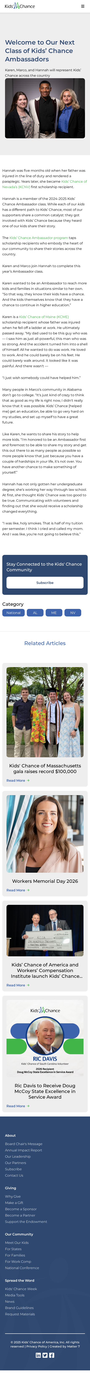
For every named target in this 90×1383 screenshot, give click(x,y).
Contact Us (14, 1175)
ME (54, 612)
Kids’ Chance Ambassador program (38, 237)
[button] (82, 6)
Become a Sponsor (21, 1209)
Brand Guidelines (19, 1308)
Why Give (13, 1196)
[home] (24, 6)
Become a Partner (20, 1215)
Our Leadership (18, 1156)
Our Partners (15, 1163)
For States (13, 1249)
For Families (15, 1255)
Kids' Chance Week (21, 1289)
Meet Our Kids (17, 1242)
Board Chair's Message (23, 1144)
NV (72, 612)
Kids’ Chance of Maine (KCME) (44, 316)
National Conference (22, 1268)
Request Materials (20, 1314)
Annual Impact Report (23, 1150)
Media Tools (14, 1295)
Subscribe (45, 582)
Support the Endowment (26, 1221)
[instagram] (38, 1355)
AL (35, 612)
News (9, 1301)
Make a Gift (14, 1203)
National (13, 612)
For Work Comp (18, 1261)
